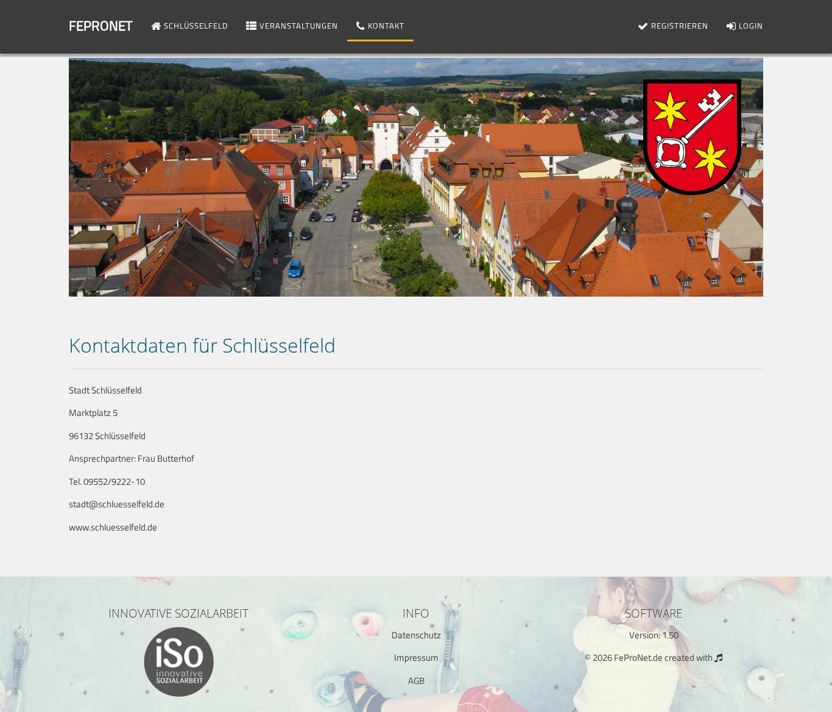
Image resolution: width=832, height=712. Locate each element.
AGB (416, 681)
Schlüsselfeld (194, 25)
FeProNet (101, 25)
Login (749, 25)
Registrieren (678, 25)
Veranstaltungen (297, 25)
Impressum (416, 657)
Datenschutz (416, 635)
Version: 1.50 (654, 635)
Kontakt (384, 25)
